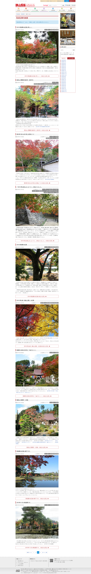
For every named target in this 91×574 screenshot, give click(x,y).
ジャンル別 (71, 58)
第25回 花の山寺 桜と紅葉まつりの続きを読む (36, 183)
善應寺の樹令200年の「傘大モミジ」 (27, 350)
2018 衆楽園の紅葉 (22, 244)
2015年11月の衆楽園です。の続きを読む (36, 547)
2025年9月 (63, 76)
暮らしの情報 (62, 10)
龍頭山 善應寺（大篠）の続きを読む (36, 447)
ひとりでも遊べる (49, 189)
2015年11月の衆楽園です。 (24, 502)
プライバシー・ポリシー (23, 562)
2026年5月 (63, 64)
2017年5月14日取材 (49, 179)
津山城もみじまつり (43, 190)
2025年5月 (63, 82)
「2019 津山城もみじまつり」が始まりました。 (29, 187)
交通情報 (53, 10)
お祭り (42, 302)
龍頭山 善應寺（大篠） (23, 400)
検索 (63, 5)
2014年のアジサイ (26, 442)
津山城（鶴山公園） (54, 190)
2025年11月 (63, 73)
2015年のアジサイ (49, 440)
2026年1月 (63, 70)
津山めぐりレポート (53, 1)
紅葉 (54, 29)
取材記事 (22, 14)
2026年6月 (63, 63)
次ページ (44, 552)
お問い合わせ (20, 565)
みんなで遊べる (55, 189)
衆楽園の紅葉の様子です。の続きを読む (36, 498)
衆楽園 (57, 29)
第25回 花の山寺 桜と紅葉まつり (25, 134)
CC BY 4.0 (58, 571)
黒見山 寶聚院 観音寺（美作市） (25, 80)
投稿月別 (63, 58)
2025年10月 (63, 75)
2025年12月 (63, 72)
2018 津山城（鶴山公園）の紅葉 (25, 300)
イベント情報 (35, 10)
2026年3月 (63, 67)
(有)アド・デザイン (38, 572)
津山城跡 (48, 190)
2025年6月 (63, 81)
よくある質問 (20, 563)
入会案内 (66, 1)
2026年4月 (63, 66)
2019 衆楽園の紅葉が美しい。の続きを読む (36, 76)
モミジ (49, 29)
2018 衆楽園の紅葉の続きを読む (36, 296)
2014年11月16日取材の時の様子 (43, 126)
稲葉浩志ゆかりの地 (60, 1)
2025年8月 (63, 78)
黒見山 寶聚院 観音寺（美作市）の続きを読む (36, 130)
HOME (18, 10)
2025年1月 (63, 88)
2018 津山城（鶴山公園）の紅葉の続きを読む (36, 346)
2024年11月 (63, 91)
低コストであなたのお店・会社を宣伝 (39, 560)
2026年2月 (63, 69)
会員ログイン (72, 1)
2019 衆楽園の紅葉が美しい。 (25, 27)
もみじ (46, 29)
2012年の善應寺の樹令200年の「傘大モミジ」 (42, 442)
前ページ (30, 552)
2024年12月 (63, 90)
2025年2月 (63, 87)
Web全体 (73, 5)
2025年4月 (63, 84)
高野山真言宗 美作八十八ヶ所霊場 (40, 83)
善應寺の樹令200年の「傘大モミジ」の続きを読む (36, 396)
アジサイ (37, 190)
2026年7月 (63, 61)
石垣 (45, 192)
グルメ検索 (26, 10)
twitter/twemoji (35, 571)
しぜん (44, 189)
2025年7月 (63, 79)
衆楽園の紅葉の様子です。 (24, 451)
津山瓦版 (25, 5)
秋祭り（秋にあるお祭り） (51, 192)
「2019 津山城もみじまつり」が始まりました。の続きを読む (36, 240)
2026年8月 (63, 60)
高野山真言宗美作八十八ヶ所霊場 (52, 83)
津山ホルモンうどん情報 (45, 1)
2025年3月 (63, 85)
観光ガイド (44, 10)
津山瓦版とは (71, 10)
